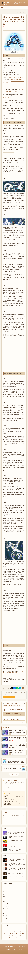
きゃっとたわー (6, 3)
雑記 (4, 913)
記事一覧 (7, 946)
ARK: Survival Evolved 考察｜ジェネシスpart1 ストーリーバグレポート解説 (13, 718)
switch (4, 896)
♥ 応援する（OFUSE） (9, 697)
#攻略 (19, 28)
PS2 (3, 889)
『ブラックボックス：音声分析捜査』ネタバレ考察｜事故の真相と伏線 (16, 860)
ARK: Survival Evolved (16, 79)
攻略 (7, 929)
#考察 (16, 28)
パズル (15, 933)
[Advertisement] (14, 355)
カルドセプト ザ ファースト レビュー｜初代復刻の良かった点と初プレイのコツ (16, 869)
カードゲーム (12, 931)
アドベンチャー (22, 933)
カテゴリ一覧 (12, 946)
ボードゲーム (5, 931)
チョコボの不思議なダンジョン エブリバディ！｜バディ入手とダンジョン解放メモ (16, 841)
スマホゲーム (5, 903)
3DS (3, 899)
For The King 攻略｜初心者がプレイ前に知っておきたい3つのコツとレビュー (16, 833)
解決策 (20, 935)
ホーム (2, 12)
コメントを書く (7, 822)
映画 (4, 911)
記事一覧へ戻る (14, 774)
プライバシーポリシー (8, 949)
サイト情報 (5, 918)
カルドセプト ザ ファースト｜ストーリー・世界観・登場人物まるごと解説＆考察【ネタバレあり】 (16, 864)
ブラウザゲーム (6, 906)
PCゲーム (7, 28)
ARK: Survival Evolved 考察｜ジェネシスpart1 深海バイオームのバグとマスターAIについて (13, 709)
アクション (19, 931)
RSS (14, 949)
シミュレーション (6, 935)
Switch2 (4, 920)
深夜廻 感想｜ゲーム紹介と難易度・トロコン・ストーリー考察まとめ (16, 850)
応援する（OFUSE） (20, 949)
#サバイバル (12, 28)
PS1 (3, 887)
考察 (4, 929)
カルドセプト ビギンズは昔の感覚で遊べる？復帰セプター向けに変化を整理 (16, 877)
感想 (23, 929)
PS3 (3, 891)
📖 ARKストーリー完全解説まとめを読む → (13, 705)
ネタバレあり (18, 929)
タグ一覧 (18, 946)
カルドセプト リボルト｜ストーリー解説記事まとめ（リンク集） (16, 845)
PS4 (6, 12)
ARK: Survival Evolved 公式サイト (17, 77)
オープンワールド (6, 937)
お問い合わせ (23, 946)
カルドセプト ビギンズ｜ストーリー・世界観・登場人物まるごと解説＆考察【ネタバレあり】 (16, 873)
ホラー (11, 933)
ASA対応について (7, 97)
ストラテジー (5, 933)
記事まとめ (5, 915)
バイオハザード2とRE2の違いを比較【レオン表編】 (16, 837)
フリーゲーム (5, 908)
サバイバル (12, 929)
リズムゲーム (14, 937)
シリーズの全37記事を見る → (19, 722)
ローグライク (14, 935)
